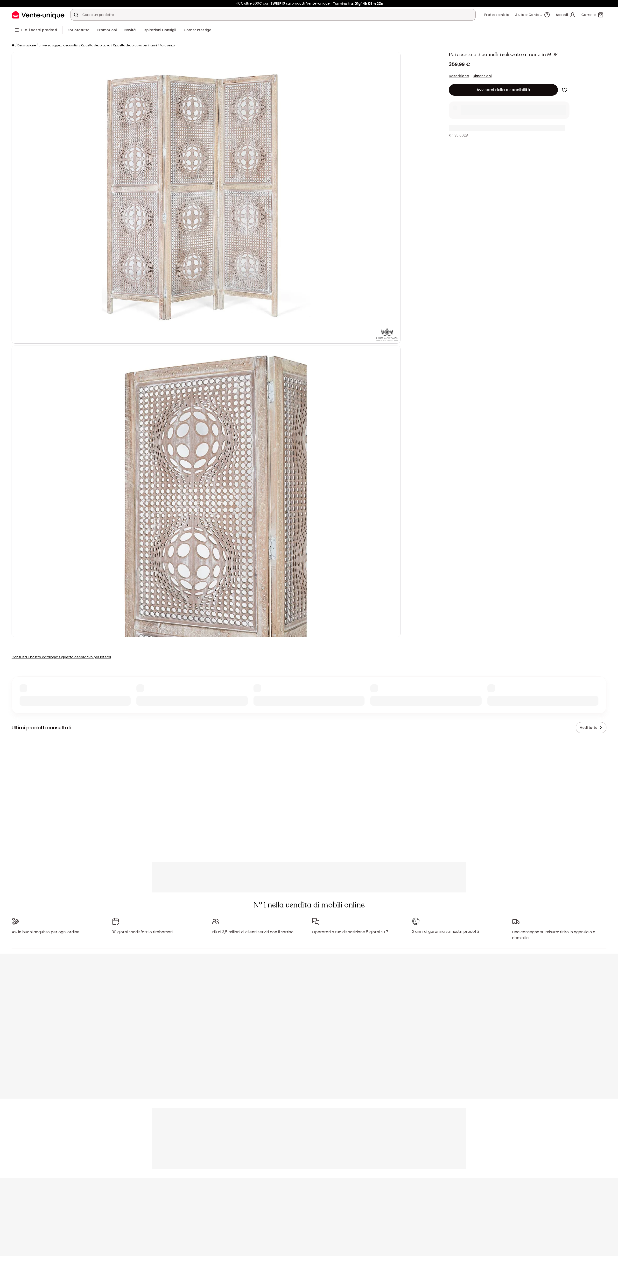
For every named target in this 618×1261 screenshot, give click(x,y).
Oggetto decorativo (95, 45)
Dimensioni (482, 75)
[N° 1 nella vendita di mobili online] (38, 14)
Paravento (167, 45)
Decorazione (26, 45)
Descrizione (459, 75)
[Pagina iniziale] (13, 45)
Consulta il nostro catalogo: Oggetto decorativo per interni (61, 657)
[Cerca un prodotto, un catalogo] (76, 14)
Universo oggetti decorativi (58, 45)
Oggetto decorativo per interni (135, 45)
